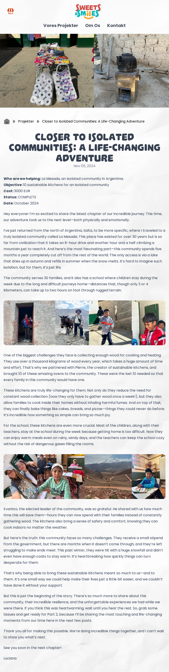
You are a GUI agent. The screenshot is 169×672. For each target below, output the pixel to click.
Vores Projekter (60, 25)
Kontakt (116, 25)
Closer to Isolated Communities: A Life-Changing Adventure (93, 121)
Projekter (26, 121)
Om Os (92, 25)
